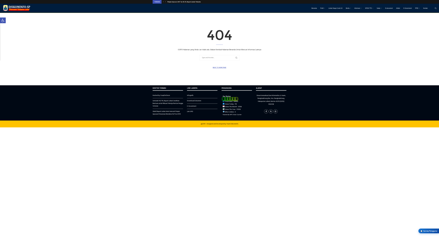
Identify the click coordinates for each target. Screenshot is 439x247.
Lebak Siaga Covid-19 (335, 8)
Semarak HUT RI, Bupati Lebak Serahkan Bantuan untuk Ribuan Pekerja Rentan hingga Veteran (168, 103)
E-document (389, 8)
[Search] (435, 8)
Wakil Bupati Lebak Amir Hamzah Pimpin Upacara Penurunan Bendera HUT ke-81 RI (167, 112)
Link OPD (190, 111)
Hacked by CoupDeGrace (161, 95)
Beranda (314, 8)
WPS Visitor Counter (236, 115)
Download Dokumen (194, 100)
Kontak (425, 8)
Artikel (398, 8)
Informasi (357, 8)
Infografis (190, 95)
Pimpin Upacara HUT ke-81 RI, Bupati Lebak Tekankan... (185, 2)
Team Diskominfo (232, 124)
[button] (163, 2)
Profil (322, 8)
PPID (416, 8)
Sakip (378, 8)
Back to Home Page (219, 67)
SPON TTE (368, 8)
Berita (347, 8)
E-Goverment (407, 8)
